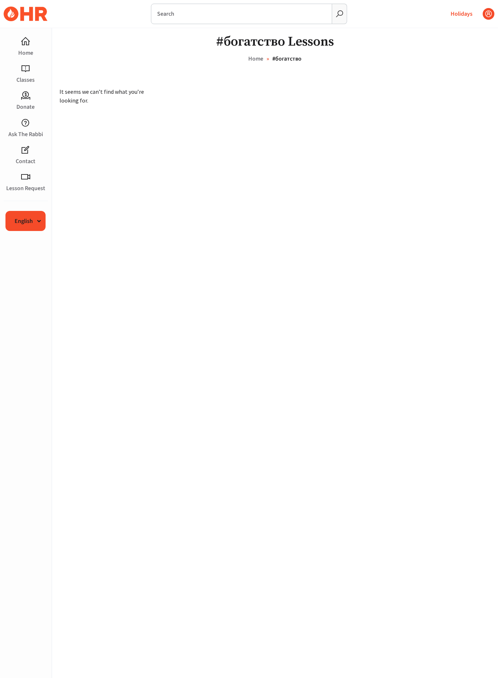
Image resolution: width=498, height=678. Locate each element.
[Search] (339, 14)
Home (25, 53)
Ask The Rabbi (25, 134)
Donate (25, 107)
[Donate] (25, 95)
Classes (25, 80)
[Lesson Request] (25, 177)
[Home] (25, 41)
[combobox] (241, 14)
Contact (25, 161)
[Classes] (25, 68)
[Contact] (25, 150)
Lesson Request (25, 188)
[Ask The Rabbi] (25, 123)
